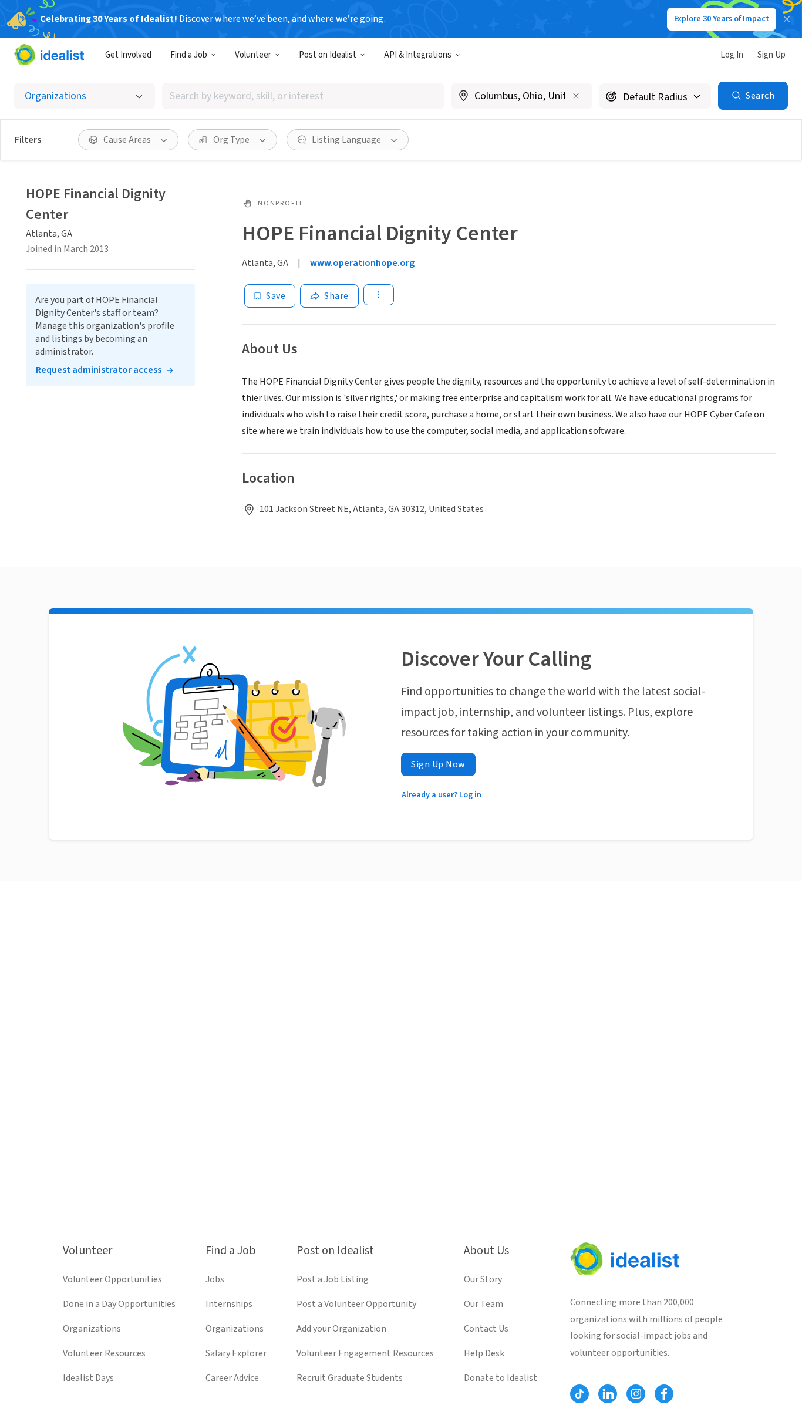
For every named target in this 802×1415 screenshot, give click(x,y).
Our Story (483, 1279)
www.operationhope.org (362, 263)
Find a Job (188, 55)
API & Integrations (417, 55)
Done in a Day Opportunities (119, 1304)
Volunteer (253, 55)
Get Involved (128, 55)
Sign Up (771, 55)
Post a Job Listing (332, 1279)
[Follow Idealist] (579, 1393)
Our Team (483, 1304)
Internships (228, 1304)
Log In (731, 55)
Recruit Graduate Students (349, 1378)
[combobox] (303, 96)
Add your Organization (341, 1328)
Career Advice (232, 1378)
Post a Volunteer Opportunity (356, 1304)
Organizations (92, 1328)
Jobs (214, 1279)
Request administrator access (98, 369)
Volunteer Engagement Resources (365, 1353)
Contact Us (486, 1328)
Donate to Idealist (500, 1378)
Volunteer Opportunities (112, 1279)
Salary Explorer (236, 1353)
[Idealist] (49, 54)
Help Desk (484, 1353)
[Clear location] (576, 95)
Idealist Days (88, 1378)
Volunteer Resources (104, 1353)
